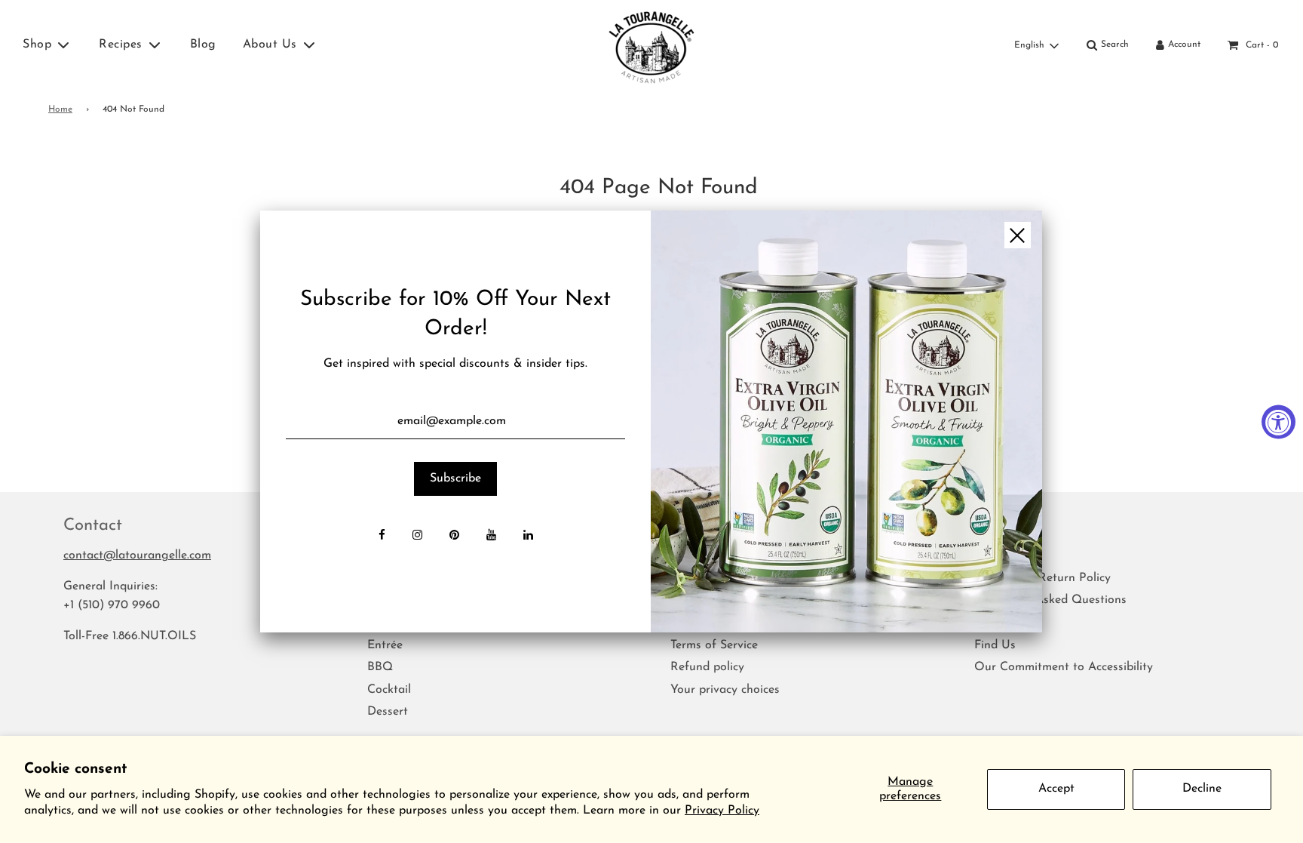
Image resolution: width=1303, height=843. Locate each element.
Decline (1202, 789)
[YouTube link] (491, 536)
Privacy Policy (722, 811)
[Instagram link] (417, 536)
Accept (1056, 789)
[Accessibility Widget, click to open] (1278, 421)
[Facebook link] (382, 536)
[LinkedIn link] (528, 536)
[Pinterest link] (454, 536)
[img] (846, 421)
